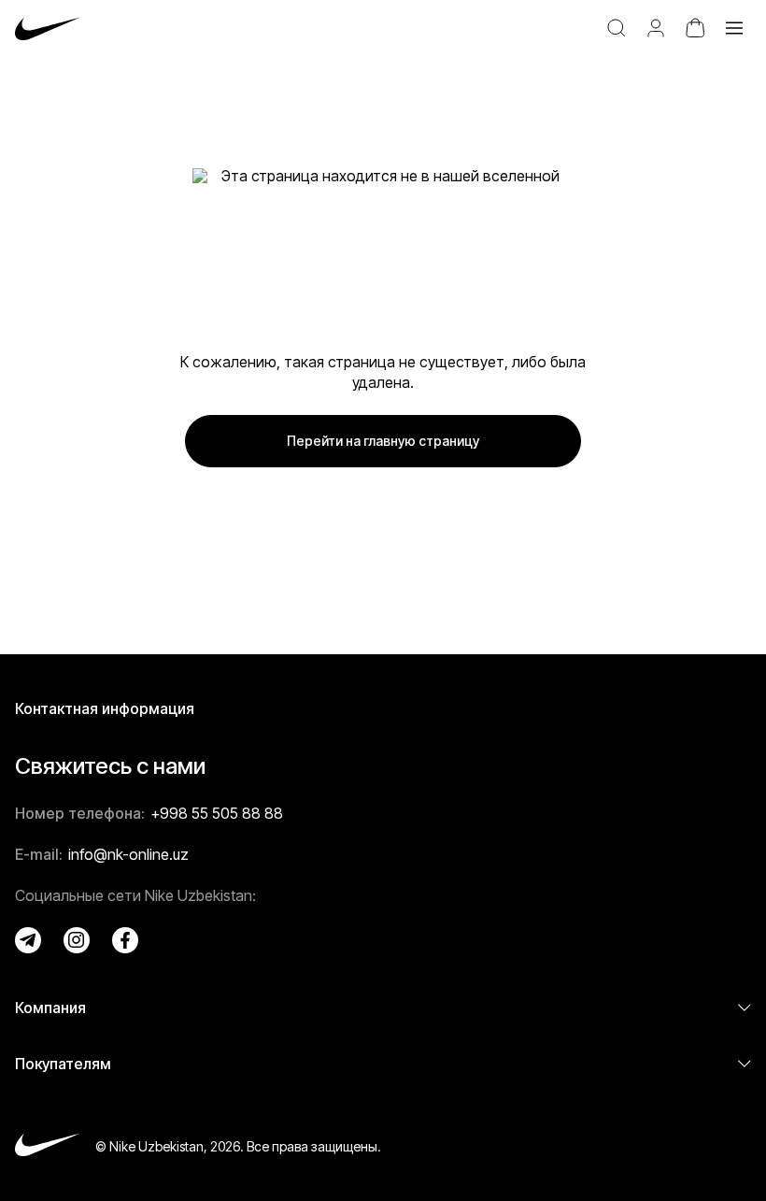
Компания (50, 1007)
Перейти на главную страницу (383, 441)
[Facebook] (125, 940)
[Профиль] (656, 28)
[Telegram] (28, 940)
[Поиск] (616, 28)
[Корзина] (695, 28)
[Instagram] (77, 940)
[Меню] (734, 28)
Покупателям (63, 1063)
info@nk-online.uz (128, 854)
